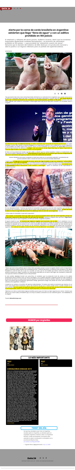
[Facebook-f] (17, 8)
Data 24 (31, 458)
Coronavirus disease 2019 (19, 369)
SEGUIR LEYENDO (10, 365)
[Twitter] (20, 8)
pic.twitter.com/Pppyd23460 (32, 441)
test (9, 361)
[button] (55, 93)
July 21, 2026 (46, 444)
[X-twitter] (43, 458)
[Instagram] (14, 8)
